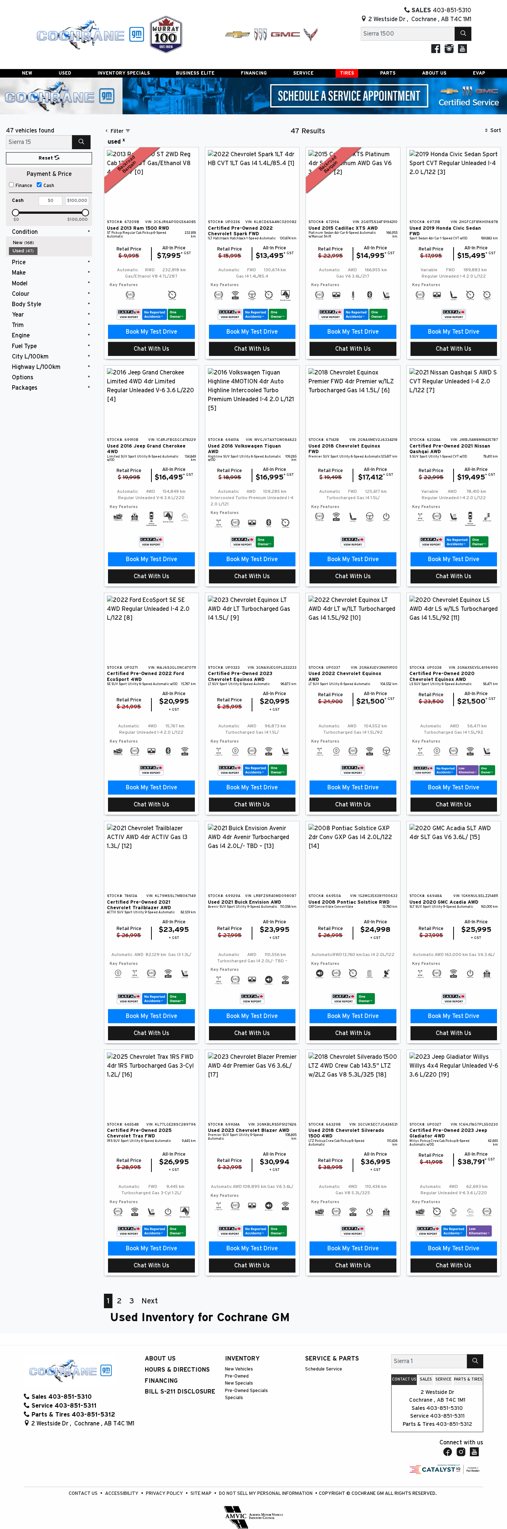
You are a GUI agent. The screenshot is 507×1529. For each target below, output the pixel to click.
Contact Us (84, 1493)
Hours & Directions (177, 1370)
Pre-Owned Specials (246, 1390)
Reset (47, 158)
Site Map (201, 1493)
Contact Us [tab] (404, 1379)
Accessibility (122, 1493)
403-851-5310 (444, 1408)
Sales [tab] (426, 1379)
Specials (234, 1397)
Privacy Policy (165, 1493)
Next (149, 1301)
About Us (160, 1359)
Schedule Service (323, 1369)
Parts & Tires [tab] (468, 1379)
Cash (48, 185)
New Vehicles (239, 1369)
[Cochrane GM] (90, 34)
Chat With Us (151, 349)
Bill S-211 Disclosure (180, 1392)
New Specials (239, 1383)
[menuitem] (50, 243)
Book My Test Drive (151, 332)
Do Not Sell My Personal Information (266, 1493)
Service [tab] (443, 1379)
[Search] (463, 34)
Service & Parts (332, 1359)
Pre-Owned (237, 1376)
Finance (24, 185)
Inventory (242, 1359)
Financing (161, 1381)
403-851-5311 (447, 1416)
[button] (27, 73)
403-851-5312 (454, 1424)
